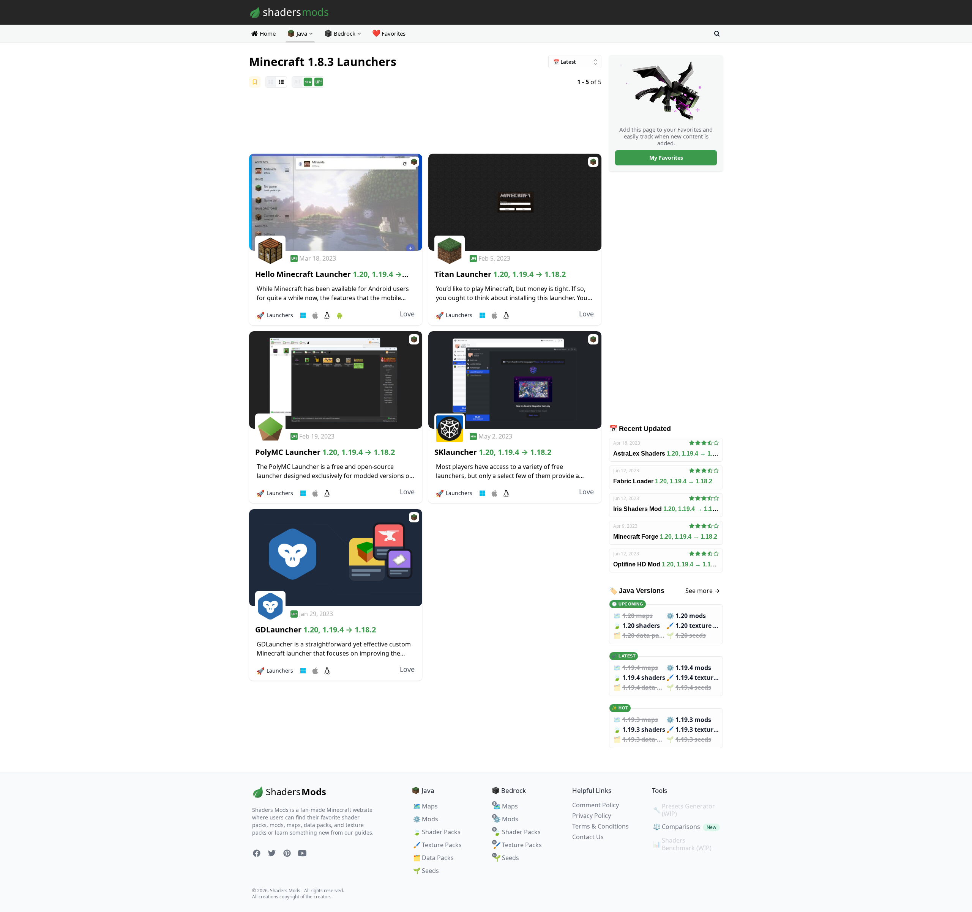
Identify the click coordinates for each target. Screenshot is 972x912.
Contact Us (588, 837)
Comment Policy (595, 805)
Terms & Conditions (600, 826)
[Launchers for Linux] (327, 315)
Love (407, 313)
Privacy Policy (591, 815)
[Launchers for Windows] (303, 315)
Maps (425, 806)
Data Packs (433, 858)
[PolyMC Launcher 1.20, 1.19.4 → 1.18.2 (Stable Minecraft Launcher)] (335, 380)
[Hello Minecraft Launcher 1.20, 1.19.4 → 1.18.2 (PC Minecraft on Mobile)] (335, 202)
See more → (702, 591)
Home (268, 33)
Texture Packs (437, 845)
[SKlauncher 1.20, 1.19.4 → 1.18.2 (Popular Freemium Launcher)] (514, 380)
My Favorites (666, 157)
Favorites (389, 33)
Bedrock (344, 33)
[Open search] (717, 33)
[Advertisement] (425, 121)
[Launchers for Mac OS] (315, 315)
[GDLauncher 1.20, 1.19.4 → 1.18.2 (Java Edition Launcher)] (335, 558)
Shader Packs (437, 832)
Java (302, 33)
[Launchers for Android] (339, 315)
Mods (425, 819)
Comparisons (684, 826)
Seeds (426, 870)
